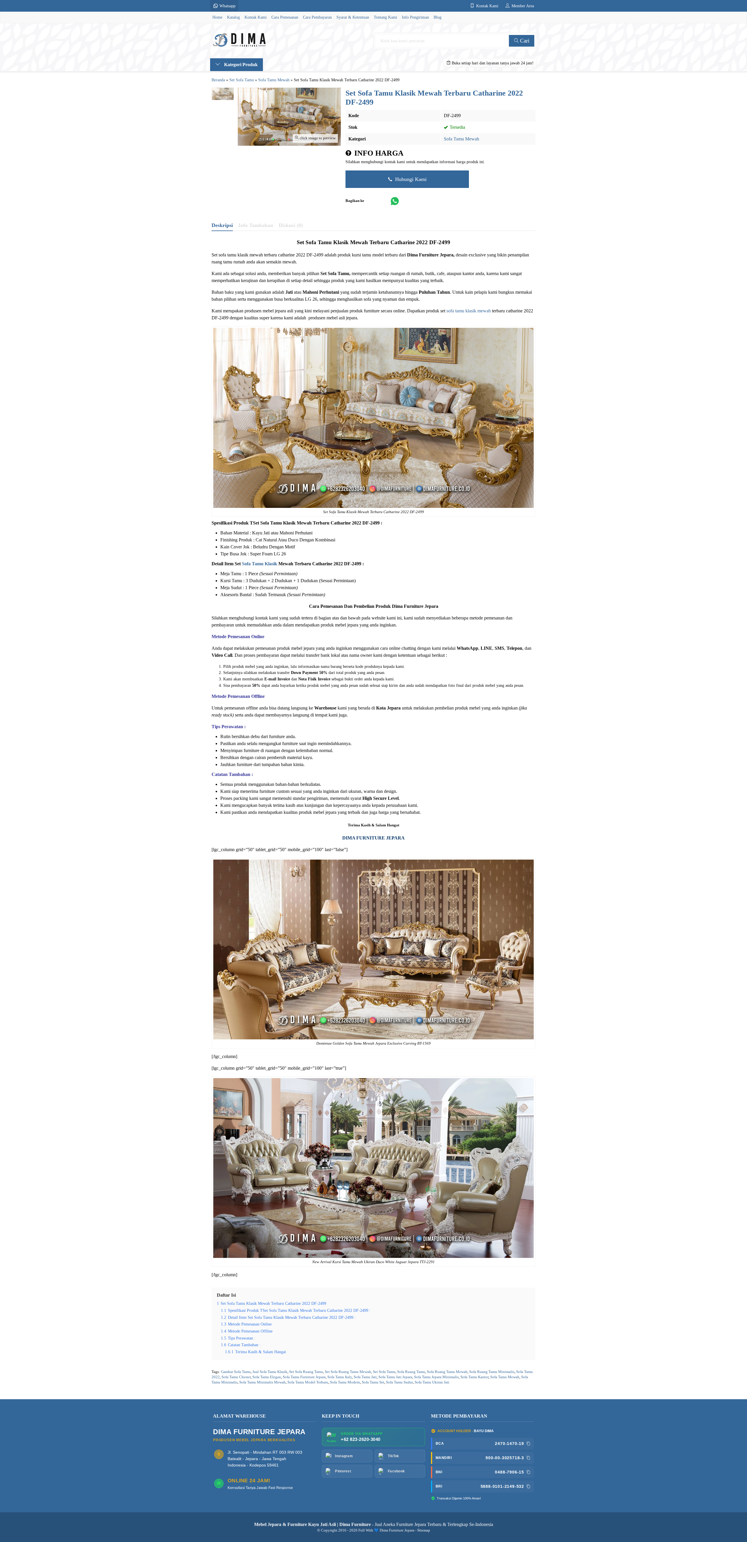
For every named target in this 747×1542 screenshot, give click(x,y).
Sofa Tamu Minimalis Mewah (262, 1382)
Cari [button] (524, 41)
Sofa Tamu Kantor (474, 1377)
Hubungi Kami (410, 179)
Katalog (233, 17)
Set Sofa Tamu (384, 1372)
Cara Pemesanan (284, 17)
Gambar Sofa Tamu (236, 1372)
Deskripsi (222, 225)
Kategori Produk (240, 64)
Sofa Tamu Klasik (259, 563)
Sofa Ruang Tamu (411, 1372)
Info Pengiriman (415, 17)
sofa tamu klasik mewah (468, 310)
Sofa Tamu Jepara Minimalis (436, 1377)
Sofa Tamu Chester (236, 1377)
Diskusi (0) (291, 225)
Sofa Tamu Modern (345, 1382)
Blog (437, 17)
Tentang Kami (385, 17)
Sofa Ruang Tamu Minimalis (491, 1372)
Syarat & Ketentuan (352, 17)
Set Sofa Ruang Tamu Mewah (348, 1372)
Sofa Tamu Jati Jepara (395, 1377)
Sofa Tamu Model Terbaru (307, 1382)
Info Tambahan (255, 225)
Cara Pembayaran (317, 17)
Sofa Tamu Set (373, 1382)
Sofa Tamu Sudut (399, 1382)
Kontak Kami (256, 17)
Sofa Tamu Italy (339, 1377)
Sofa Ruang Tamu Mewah (447, 1372)
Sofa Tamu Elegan (266, 1377)
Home (217, 17)
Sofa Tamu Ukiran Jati (432, 1382)
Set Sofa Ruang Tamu (306, 1372)
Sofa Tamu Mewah (461, 138)
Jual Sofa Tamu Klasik (269, 1372)
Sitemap (423, 1530)
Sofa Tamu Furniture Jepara (304, 1377)
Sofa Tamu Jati (365, 1377)
